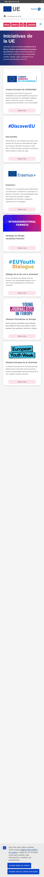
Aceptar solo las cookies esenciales (23, 872)
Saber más (22, 110)
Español (35, 9)
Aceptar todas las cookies (19, 865)
